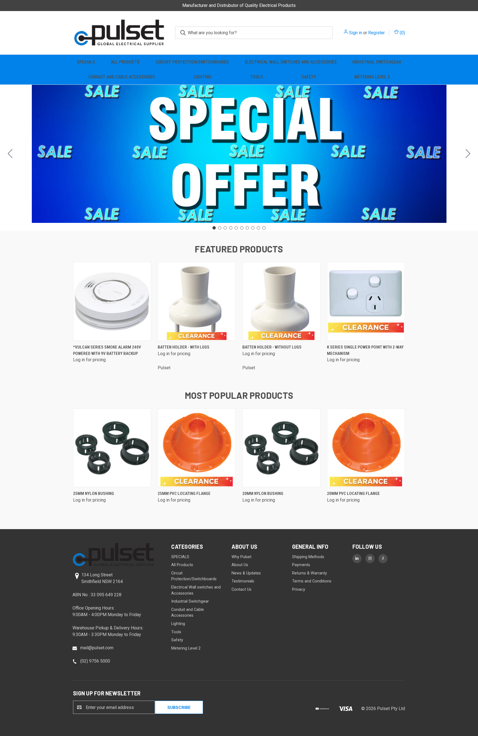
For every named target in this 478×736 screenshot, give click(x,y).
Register (376, 32)
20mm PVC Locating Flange (353, 493)
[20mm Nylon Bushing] (281, 448)
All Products (125, 62)
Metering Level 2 (372, 77)
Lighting (202, 77)
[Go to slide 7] (247, 227)
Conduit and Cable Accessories (121, 77)
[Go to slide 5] (236, 227)
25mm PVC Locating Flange (184, 493)
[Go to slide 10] (10, 154)
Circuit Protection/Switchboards (192, 62)
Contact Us (241, 589)
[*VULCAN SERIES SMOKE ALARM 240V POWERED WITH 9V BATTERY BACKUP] (112, 301)
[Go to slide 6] (241, 227)
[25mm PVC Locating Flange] (197, 448)
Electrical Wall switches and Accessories (291, 62)
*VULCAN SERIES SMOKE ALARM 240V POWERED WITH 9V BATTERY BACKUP (107, 350)
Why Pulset (241, 557)
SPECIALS (86, 62)
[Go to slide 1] (214, 227)
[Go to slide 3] (225, 227)
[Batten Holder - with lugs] (197, 301)
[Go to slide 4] (230, 227)
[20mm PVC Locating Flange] (366, 448)
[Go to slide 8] (252, 227)
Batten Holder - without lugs (272, 347)
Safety (309, 77)
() (402, 32)
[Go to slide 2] (468, 154)
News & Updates (246, 573)
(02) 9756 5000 (95, 661)
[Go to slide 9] (258, 227)
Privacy (298, 589)
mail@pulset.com (96, 647)
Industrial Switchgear (376, 62)
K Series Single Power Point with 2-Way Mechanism (365, 350)
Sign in (355, 32)
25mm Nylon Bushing (93, 493)
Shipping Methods (308, 557)
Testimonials (243, 581)
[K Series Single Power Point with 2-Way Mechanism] (366, 301)
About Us (240, 565)
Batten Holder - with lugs (183, 347)
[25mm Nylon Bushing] (112, 448)
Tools (256, 77)
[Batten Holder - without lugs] (281, 301)
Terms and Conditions (311, 581)
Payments (301, 565)
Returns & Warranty (309, 573)
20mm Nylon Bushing (262, 493)
